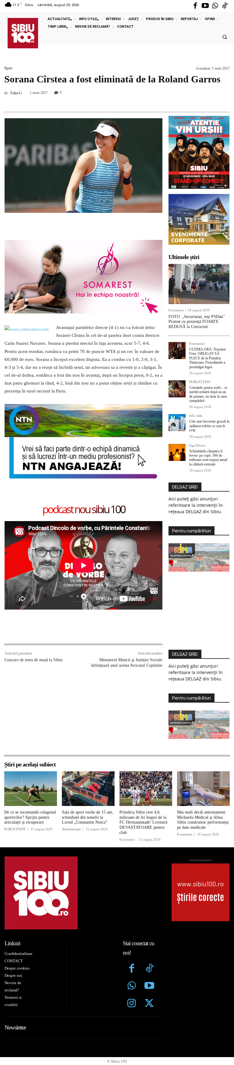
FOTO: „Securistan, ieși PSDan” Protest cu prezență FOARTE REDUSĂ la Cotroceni (196, 321)
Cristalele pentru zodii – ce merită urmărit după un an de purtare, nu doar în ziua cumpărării (208, 394)
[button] (224, 37)
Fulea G (16, 93)
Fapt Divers (197, 445)
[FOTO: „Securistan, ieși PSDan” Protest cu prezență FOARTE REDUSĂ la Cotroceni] (198, 284)
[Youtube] (205, 6)
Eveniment (176, 310)
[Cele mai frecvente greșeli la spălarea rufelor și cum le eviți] (177, 422)
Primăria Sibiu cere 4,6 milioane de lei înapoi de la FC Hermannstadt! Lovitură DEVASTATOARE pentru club (143, 822)
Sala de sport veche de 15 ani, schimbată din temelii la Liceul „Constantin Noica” (87, 817)
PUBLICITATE (200, 382)
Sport (8, 68)
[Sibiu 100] (23, 33)
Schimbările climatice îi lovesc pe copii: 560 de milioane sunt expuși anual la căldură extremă (208, 457)
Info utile (195, 415)
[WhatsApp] (122, 101)
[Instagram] (131, 1004)
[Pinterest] (108, 101)
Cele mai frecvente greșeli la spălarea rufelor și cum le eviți (209, 425)
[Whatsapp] (215, 6)
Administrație (71, 829)
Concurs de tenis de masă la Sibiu (33, 660)
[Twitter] (149, 1004)
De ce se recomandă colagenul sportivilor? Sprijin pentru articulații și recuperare (30, 817)
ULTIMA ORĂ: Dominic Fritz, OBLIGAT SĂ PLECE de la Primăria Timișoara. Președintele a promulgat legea (207, 358)
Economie (126, 839)
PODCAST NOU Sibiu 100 (83, 510)
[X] (94, 101)
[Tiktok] (225, 6)
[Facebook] (195, 6)
